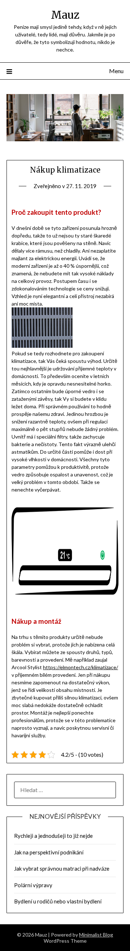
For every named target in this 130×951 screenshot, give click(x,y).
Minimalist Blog (96, 935)
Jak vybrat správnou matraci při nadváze (61, 868)
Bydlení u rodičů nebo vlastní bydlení (57, 901)
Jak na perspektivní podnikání (48, 852)
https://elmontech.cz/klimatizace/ (80, 667)
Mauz (65, 15)
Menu (116, 70)
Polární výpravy (33, 885)
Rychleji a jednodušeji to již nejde (53, 835)
